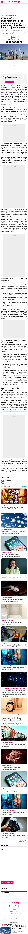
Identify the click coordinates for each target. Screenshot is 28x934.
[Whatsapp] (15, 42)
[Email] (21, 42)
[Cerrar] (26, 929)
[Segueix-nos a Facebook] (9, 906)
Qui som (14, 915)
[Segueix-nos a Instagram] (15, 906)
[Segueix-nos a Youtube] (18, 906)
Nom (2, 849)
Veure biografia (9, 481)
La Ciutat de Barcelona (8, 15)
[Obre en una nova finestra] (8, 925)
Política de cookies (14, 913)
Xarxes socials (14, 918)
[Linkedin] (13, 42)
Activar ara (9, 82)
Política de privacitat (14, 911)
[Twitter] (10, 42)
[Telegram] (18, 42)
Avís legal (14, 909)
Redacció (15, 37)
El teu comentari (4, 862)
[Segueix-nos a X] (12, 906)
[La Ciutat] (14, 2)
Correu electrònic (5, 856)
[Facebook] (7, 42)
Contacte (14, 917)
